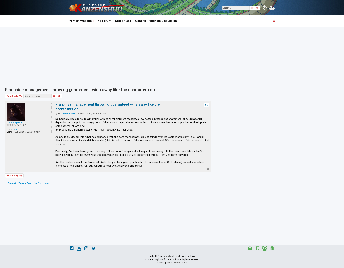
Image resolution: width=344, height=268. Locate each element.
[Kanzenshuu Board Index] (98, 7)
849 (15, 129)
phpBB (160, 259)
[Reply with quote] (206, 105)
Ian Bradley (171, 256)
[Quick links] (274, 21)
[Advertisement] (172, 54)
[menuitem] (265, 8)
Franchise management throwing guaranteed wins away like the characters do (80, 89)
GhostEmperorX (15, 122)
